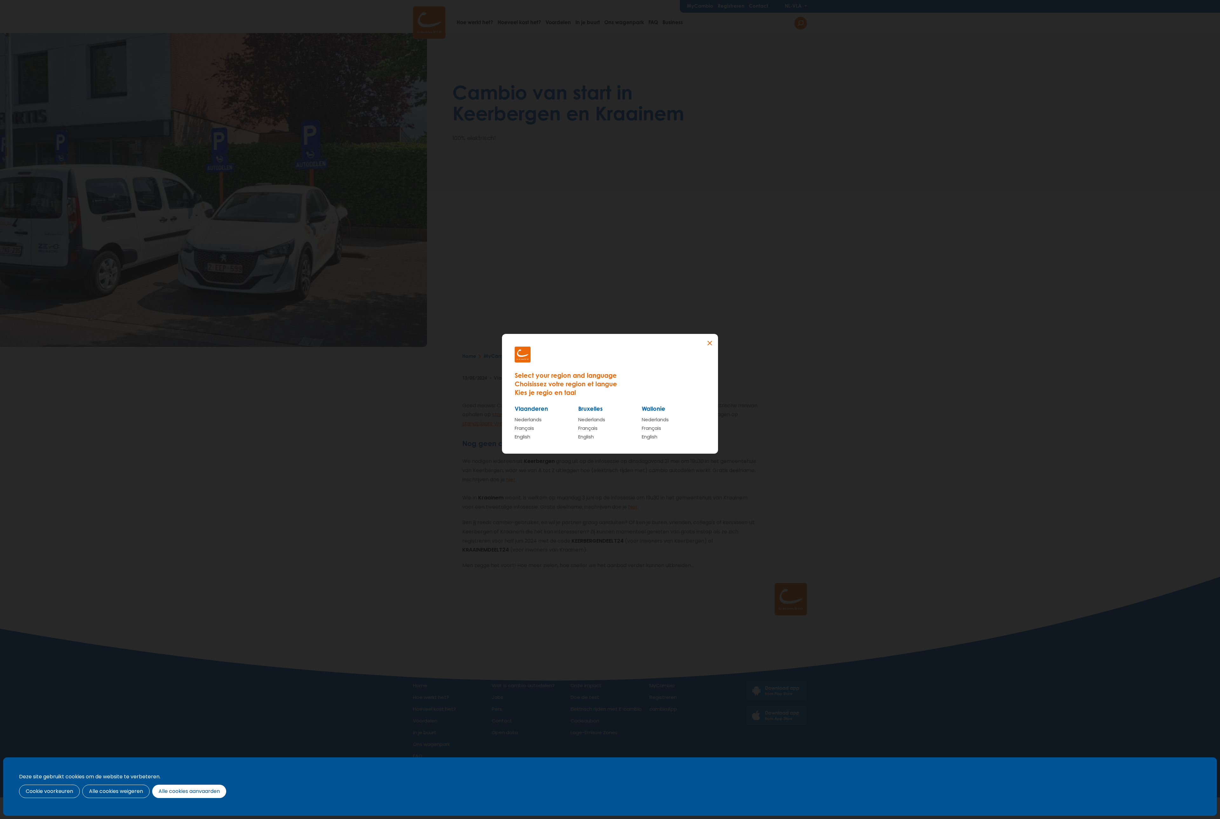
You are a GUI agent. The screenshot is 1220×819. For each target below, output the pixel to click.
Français (524, 428)
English (522, 436)
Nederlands (528, 419)
